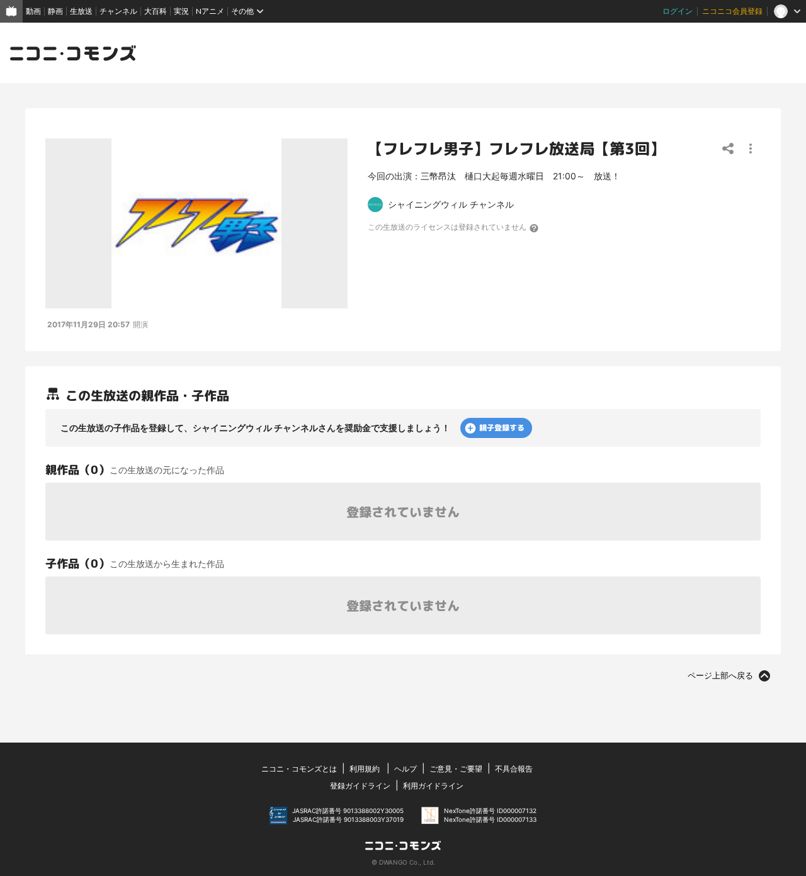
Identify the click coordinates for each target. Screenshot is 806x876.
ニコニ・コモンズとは (299, 768)
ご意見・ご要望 (455, 768)
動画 (33, 11)
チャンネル (118, 11)
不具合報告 (514, 768)
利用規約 (364, 768)
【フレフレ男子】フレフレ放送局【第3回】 (516, 148)
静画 (55, 11)
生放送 (81, 11)
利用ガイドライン (433, 785)
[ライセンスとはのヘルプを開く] (534, 227)
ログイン (677, 11)
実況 (181, 11)
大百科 (155, 11)
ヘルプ (405, 768)
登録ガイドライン (360, 785)
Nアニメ (210, 11)
